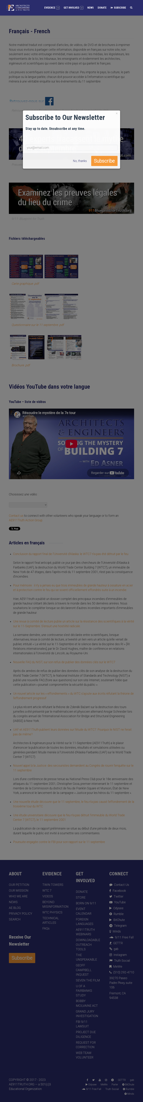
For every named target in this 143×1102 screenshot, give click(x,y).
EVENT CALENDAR (83, 911)
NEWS (13, 902)
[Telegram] (112, 1080)
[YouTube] (100, 1080)
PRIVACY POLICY (20, 913)
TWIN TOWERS (52, 885)
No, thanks (80, 161)
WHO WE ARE (18, 896)
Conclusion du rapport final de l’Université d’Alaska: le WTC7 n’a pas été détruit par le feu (70, 554)
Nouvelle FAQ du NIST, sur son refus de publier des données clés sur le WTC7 (64, 662)
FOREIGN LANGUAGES (84, 922)
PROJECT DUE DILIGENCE (86, 1034)
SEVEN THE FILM (88, 980)
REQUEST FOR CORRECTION (86, 1045)
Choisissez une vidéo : (23, 494)
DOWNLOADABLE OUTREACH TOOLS (88, 944)
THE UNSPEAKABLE (86, 957)
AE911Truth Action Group (25, 520)
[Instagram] (106, 1080)
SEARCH (15, 919)
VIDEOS (47, 896)
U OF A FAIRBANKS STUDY (84, 990)
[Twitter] (93, 1080)
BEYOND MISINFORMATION (54, 904)
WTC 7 (46, 890)
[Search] (131, 7)
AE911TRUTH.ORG (22, 1084)
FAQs (46, 928)
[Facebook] (87, 1080)
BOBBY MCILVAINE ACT (87, 1003)
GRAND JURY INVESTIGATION (87, 1014)
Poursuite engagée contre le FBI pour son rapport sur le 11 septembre (59, 842)
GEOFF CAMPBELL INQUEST (84, 970)
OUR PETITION (19, 885)
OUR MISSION (18, 890)
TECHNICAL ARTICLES (50, 920)
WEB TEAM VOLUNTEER (84, 1055)
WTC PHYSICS (52, 912)
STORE (80, 897)
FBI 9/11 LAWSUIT (82, 1024)
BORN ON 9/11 (86, 903)
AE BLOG (15, 908)
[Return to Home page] (18, 7)
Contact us (16, 515)
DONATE (82, 892)
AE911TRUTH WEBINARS (85, 932)
